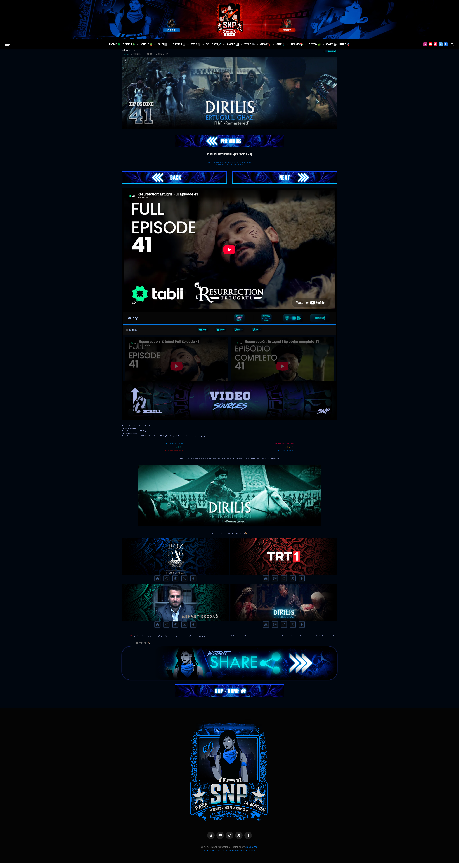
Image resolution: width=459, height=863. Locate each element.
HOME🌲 (115, 44)
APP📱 (280, 44)
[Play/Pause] (203, 330)
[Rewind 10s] (238, 330)
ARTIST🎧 (179, 44)
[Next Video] (221, 330)
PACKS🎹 (233, 44)
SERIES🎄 (129, 44)
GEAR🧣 (265, 44)
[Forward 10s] (256, 330)
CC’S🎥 (196, 44)
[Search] (452, 44)
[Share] (320, 318)
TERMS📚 (296, 44)
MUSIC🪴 (147, 44)
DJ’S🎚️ (162, 44)
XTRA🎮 (249, 44)
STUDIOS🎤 (213, 44)
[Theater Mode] (293, 318)
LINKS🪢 (344, 44)
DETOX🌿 (314, 44)
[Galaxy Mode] (239, 318)
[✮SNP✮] (229, 19)
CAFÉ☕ (331, 44)
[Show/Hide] (266, 318)
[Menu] (7, 44)
